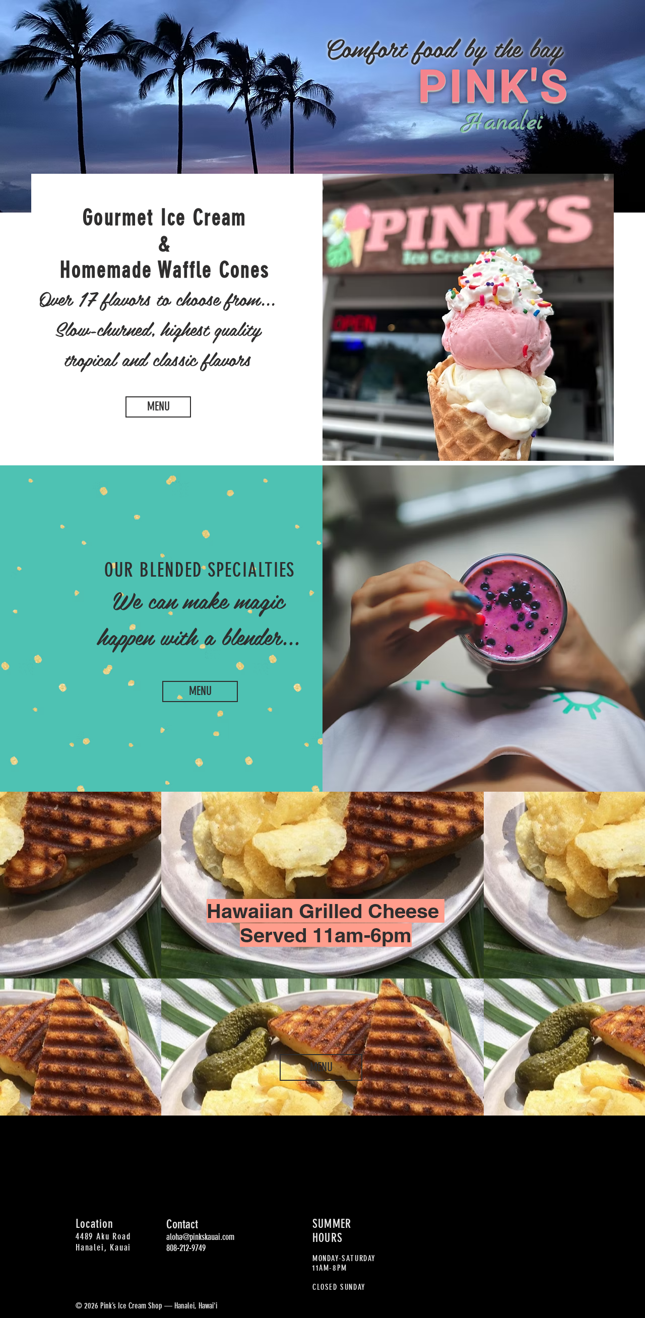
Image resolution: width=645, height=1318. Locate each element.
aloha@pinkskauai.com (200, 1236)
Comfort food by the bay (443, 47)
